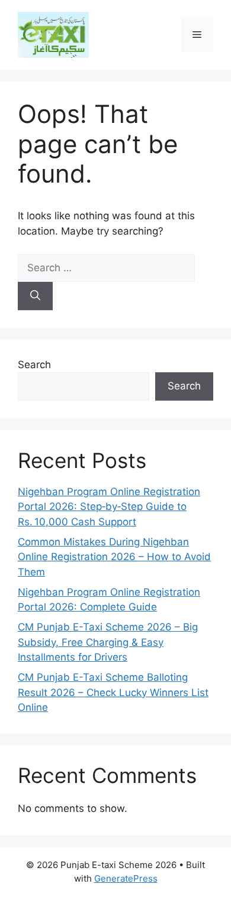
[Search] (35, 296)
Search (34, 364)
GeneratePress (126, 878)
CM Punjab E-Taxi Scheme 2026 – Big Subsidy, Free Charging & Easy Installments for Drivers (108, 642)
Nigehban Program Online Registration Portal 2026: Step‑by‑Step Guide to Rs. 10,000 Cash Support (109, 507)
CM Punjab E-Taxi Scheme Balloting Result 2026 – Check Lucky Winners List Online (113, 692)
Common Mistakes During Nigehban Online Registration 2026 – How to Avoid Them (114, 557)
